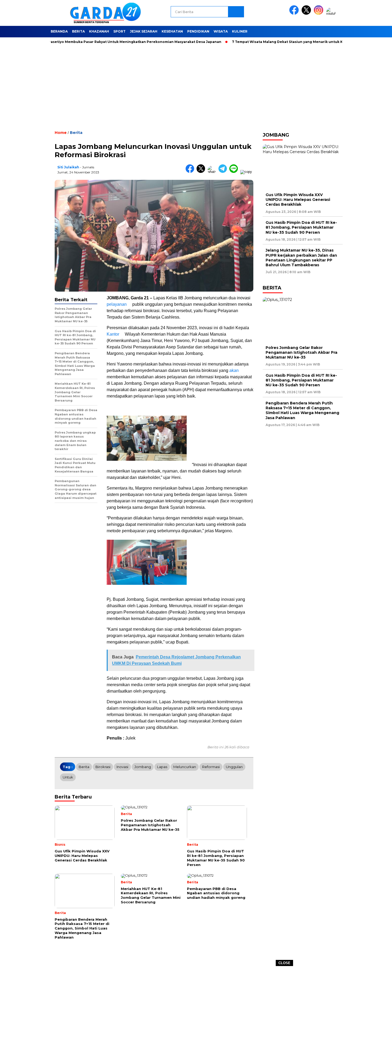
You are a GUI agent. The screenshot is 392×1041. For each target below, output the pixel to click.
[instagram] (319, 13)
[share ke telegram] (223, 172)
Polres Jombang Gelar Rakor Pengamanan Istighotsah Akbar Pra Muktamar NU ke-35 (301, 352)
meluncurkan (184, 767)
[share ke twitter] (202, 172)
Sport (119, 31)
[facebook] (295, 13)
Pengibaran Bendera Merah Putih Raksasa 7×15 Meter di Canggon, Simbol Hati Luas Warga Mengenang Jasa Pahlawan (302, 410)
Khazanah (99, 31)
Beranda (59, 31)
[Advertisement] (196, 1003)
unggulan (234, 767)
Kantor (113, 334)
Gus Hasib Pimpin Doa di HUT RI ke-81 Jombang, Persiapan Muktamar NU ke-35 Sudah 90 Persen (301, 227)
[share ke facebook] (191, 172)
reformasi (211, 767)
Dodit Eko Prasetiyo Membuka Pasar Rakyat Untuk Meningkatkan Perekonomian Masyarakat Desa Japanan (105, 42)
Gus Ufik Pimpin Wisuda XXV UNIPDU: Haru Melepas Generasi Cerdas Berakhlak (298, 199)
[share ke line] (234, 172)
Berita (78, 31)
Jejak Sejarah (143, 31)
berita (84, 767)
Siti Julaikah (68, 167)
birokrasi (102, 767)
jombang (142, 767)
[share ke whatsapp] (212, 172)
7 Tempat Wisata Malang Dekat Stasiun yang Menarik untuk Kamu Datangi (280, 42)
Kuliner (239, 31)
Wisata (221, 31)
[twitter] (307, 13)
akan (234, 370)
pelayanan (117, 304)
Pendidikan (198, 31)
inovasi (122, 767)
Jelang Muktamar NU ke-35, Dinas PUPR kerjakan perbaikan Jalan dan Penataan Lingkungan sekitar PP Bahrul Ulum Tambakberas (301, 257)
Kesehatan (172, 31)
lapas (162, 767)
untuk (68, 777)
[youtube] (331, 13)
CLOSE (284, 963)
